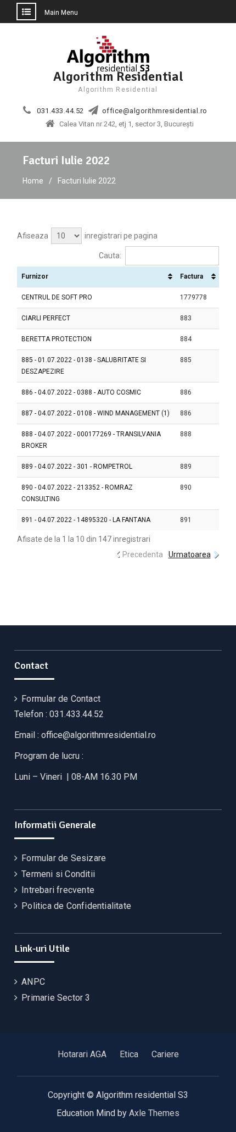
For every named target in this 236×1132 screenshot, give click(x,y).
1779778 (193, 297)
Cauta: (110, 255)
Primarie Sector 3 (55, 997)
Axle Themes (154, 1113)
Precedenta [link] (142, 554)
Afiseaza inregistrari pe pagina (87, 235)
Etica (129, 1054)
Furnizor (34, 276)
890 (186, 487)
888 (186, 434)
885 (186, 360)
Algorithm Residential (118, 76)
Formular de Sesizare (63, 858)
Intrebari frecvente (57, 890)
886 (186, 392)
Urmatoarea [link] (189, 554)
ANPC (33, 981)
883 (186, 318)
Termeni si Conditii (58, 874)
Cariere (165, 1054)
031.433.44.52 (60, 111)
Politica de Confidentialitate (76, 906)
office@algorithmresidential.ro (154, 111)
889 (186, 466)
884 (186, 339)
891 (186, 520)
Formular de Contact (60, 698)
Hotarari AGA (82, 1054)
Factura (191, 276)
